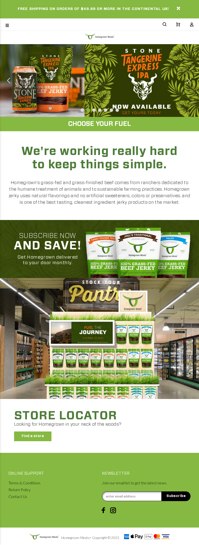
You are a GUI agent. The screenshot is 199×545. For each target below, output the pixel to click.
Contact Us (17, 496)
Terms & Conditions (24, 482)
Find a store (33, 436)
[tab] (8, 133)
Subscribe (176, 496)
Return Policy (19, 489)
